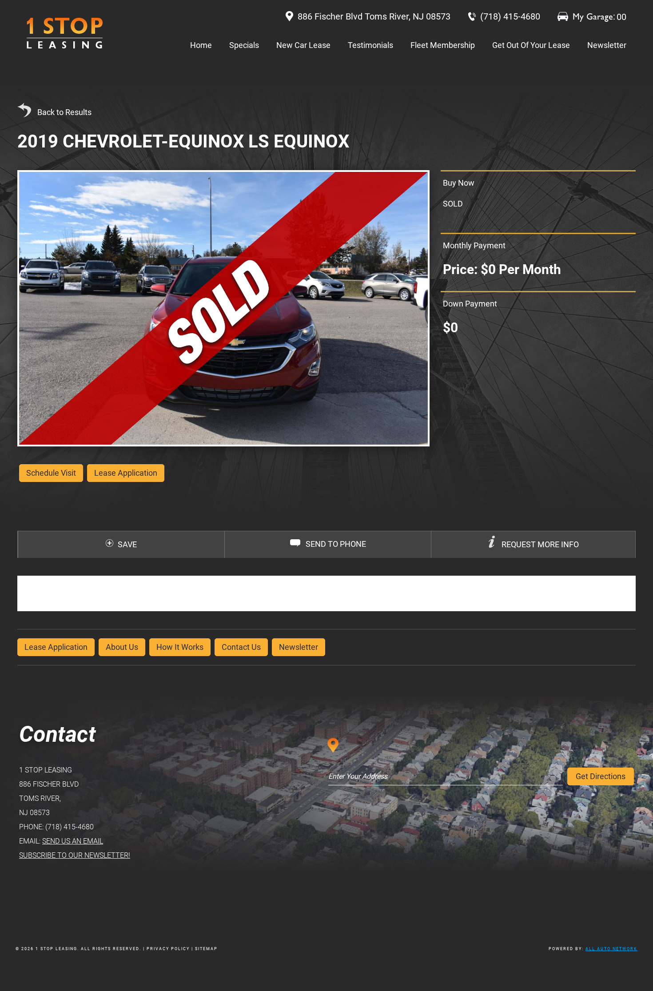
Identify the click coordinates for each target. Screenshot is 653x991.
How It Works (179, 647)
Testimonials (370, 45)
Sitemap (206, 949)
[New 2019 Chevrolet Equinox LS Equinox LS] (223, 308)
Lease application (125, 473)
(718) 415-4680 (69, 827)
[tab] (533, 544)
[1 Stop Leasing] (65, 33)
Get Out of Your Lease (531, 45)
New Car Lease (303, 45)
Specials (244, 45)
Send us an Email (72, 841)
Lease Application (56, 647)
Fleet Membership (442, 45)
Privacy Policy (168, 949)
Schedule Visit (51, 473)
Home (201, 45)
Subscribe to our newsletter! (74, 855)
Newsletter (606, 45)
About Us (122, 647)
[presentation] (533, 544)
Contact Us (241, 647)
